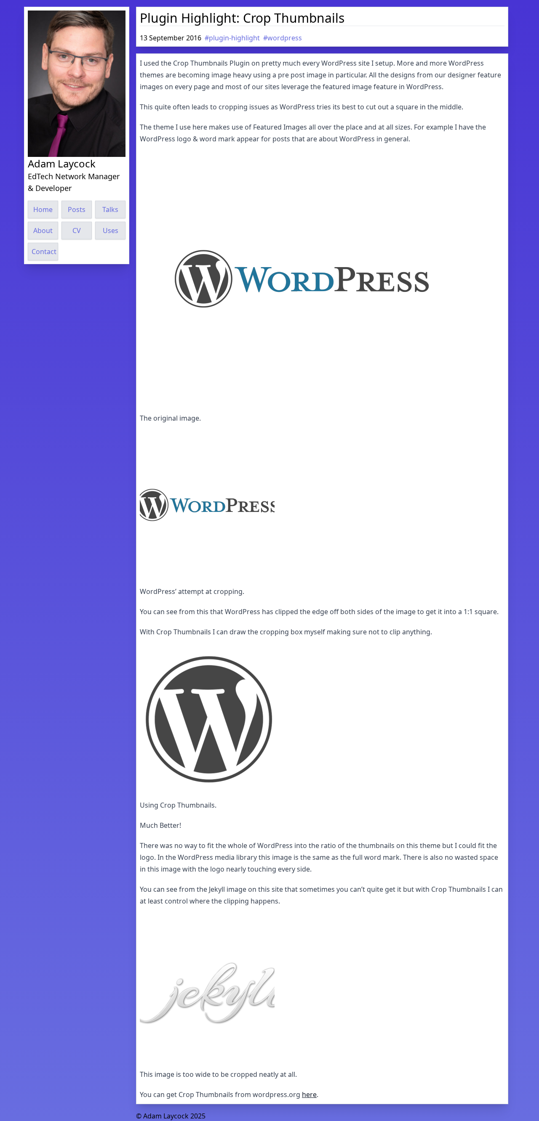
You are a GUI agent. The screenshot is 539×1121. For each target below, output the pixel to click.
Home (43, 209)
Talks (110, 209)
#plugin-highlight (232, 37)
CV (76, 230)
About (43, 230)
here (309, 1094)
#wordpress (282, 37)
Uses (110, 230)
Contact (44, 251)
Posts (76, 209)
